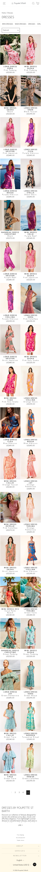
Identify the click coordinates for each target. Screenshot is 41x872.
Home (4, 13)
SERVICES (20, 851)
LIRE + (20, 825)
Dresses (31, 24)
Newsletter (20, 855)
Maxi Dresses (20, 24)
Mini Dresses (7, 24)
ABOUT (20, 846)
